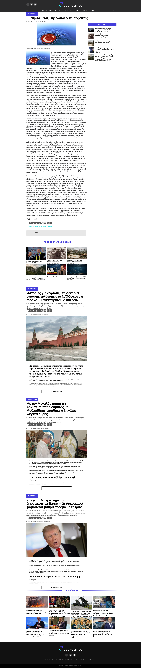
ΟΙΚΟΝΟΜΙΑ (68, 10)
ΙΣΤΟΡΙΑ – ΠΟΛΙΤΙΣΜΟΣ (81, 10)
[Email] (45, 223)
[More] (50, 223)
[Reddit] (33, 223)
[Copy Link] (48, 223)
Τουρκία (48, 226)
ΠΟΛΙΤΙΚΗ (52, 10)
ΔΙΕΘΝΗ (44, 10)
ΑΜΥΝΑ (60, 10)
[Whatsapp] (39, 223)
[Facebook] (28, 223)
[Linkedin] (36, 223)
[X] (30, 223)
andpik (36, 233)
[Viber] (42, 223)
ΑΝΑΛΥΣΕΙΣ (95, 10)
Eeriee (80, 665)
